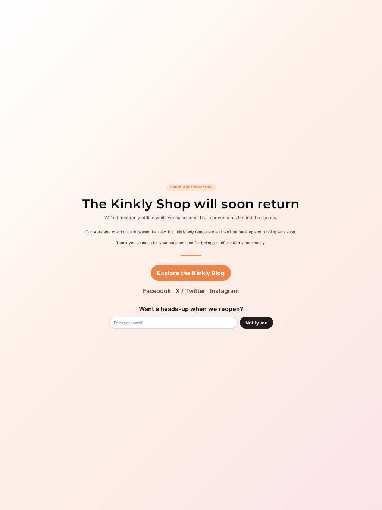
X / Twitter (190, 291)
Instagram (224, 291)
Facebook (157, 291)
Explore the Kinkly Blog (191, 273)
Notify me (256, 323)
